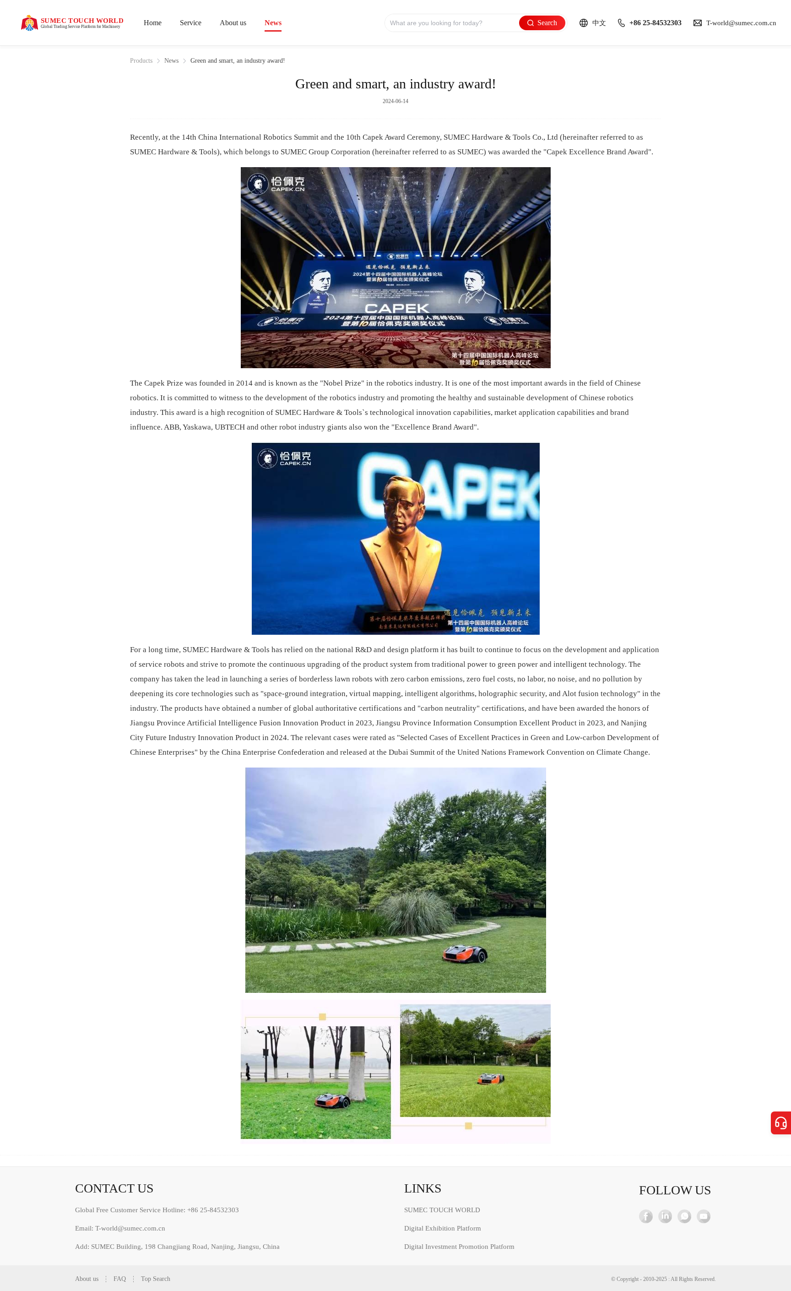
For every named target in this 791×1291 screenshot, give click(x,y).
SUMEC (457, 137)
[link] (141, 61)
